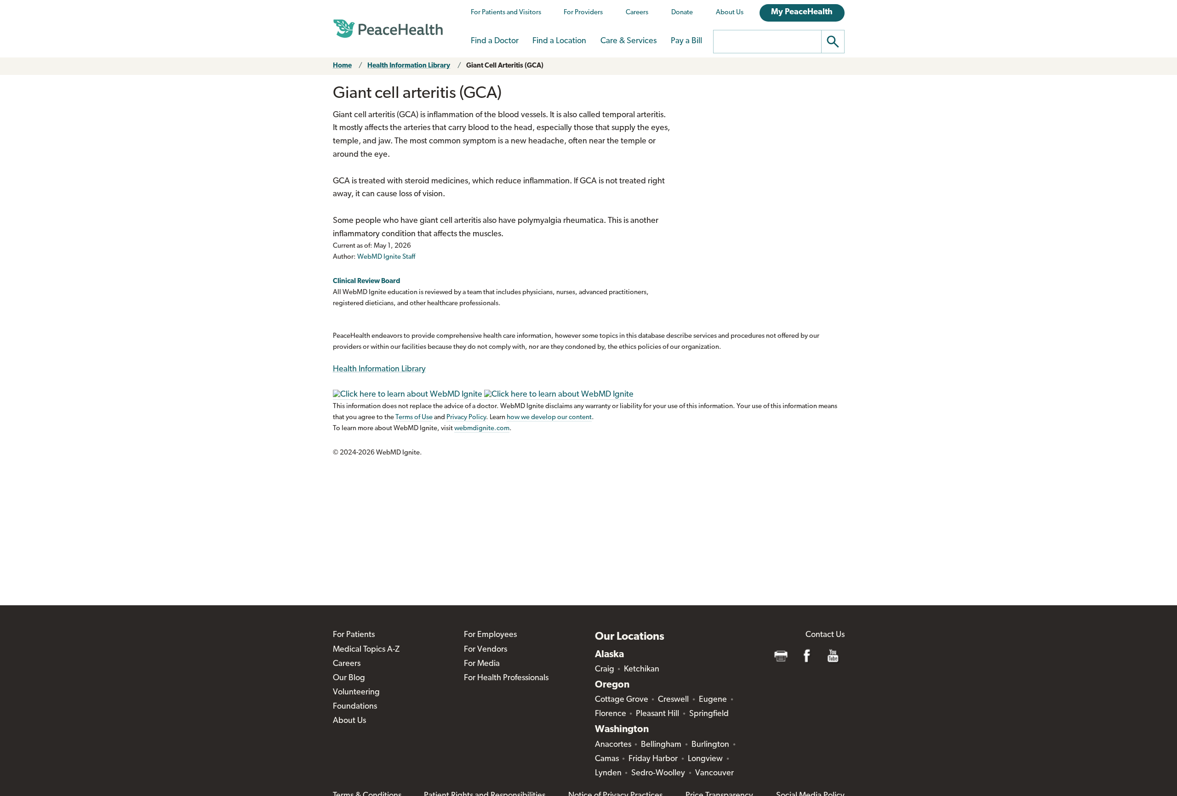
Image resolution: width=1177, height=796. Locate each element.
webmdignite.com (481, 428)
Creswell (673, 700)
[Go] (833, 41)
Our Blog (349, 678)
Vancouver (714, 773)
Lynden (608, 773)
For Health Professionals (506, 678)
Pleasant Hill (657, 714)
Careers (637, 12)
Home (342, 66)
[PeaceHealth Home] (388, 29)
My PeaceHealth (802, 12)
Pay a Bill (686, 41)
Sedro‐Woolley (658, 773)
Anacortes (613, 745)
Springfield (709, 714)
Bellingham (661, 745)
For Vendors (485, 650)
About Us (729, 12)
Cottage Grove (621, 700)
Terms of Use (414, 417)
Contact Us (825, 635)
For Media (482, 664)
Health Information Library (408, 66)
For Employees (490, 635)
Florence (610, 714)
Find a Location (559, 41)
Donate (682, 12)
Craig (604, 669)
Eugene (713, 700)
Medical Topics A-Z (366, 650)
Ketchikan (641, 669)
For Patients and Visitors (506, 12)
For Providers (583, 12)
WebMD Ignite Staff (386, 257)
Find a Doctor (495, 41)
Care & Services (628, 41)
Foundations (355, 707)
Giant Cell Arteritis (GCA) (504, 66)
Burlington (710, 745)
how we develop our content (549, 417)
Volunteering (356, 692)
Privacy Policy (466, 417)
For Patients (354, 635)
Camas (607, 759)
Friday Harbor (653, 759)
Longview (705, 759)
